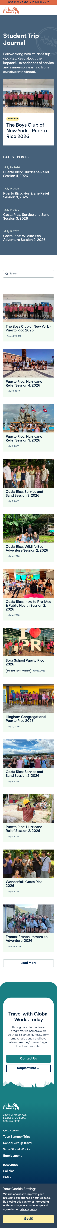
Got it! (28, 1219)
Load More (29, 963)
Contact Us (28, 1058)
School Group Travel (17, 1143)
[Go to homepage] (11, 10)
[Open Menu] (52, 10)
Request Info (26, 1068)
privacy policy (28, 1209)
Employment (12, 1156)
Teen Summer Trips (16, 1137)
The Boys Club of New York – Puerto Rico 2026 (26, 131)
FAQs (7, 1177)
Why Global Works (16, 1149)
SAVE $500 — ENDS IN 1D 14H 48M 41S (28, 2)
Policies (8, 1171)
